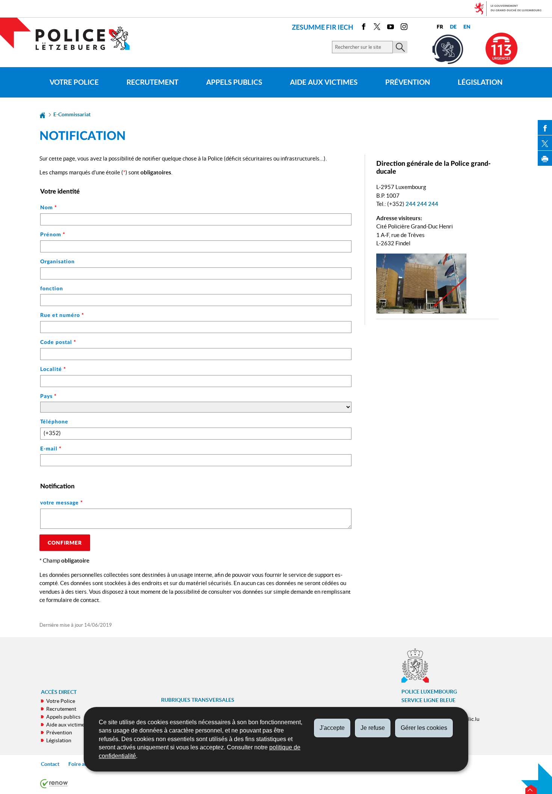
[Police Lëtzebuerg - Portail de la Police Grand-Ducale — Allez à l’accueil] (87, 38)
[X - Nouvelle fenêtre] (377, 28)
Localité (53, 369)
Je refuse (372, 728)
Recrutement (152, 82)
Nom (48, 207)
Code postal (58, 342)
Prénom (52, 234)
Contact (50, 764)
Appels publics (234, 82)
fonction (51, 288)
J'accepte (332, 728)
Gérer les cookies (424, 728)
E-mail (51, 449)
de (453, 27)
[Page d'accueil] (42, 114)
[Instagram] (404, 28)
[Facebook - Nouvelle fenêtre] (363, 28)
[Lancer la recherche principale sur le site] (400, 47)
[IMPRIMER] (545, 158)
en (467, 27)
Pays (48, 396)
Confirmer (65, 543)
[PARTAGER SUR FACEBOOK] (545, 127)
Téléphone (54, 422)
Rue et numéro (62, 315)
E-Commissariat (71, 114)
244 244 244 (422, 204)
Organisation (57, 261)
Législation (480, 82)
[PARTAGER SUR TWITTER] (545, 142)
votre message (61, 503)
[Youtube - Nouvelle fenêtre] (390, 28)
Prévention (407, 82)
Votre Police (74, 82)
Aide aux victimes (323, 82)
